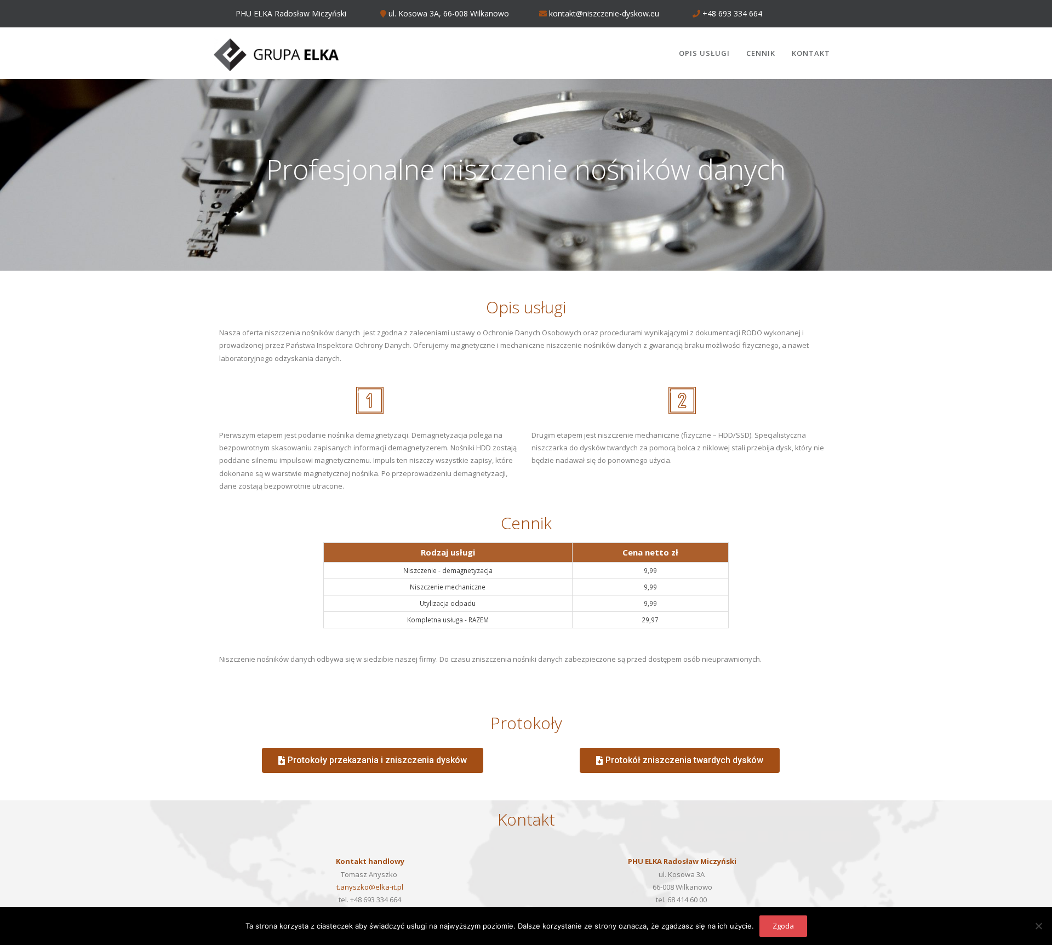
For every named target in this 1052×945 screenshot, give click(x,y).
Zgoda (783, 926)
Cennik (760, 53)
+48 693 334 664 (731, 13)
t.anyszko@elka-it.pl (369, 887)
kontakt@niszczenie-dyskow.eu (603, 13)
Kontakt (811, 53)
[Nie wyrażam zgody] (1038, 925)
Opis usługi (704, 53)
